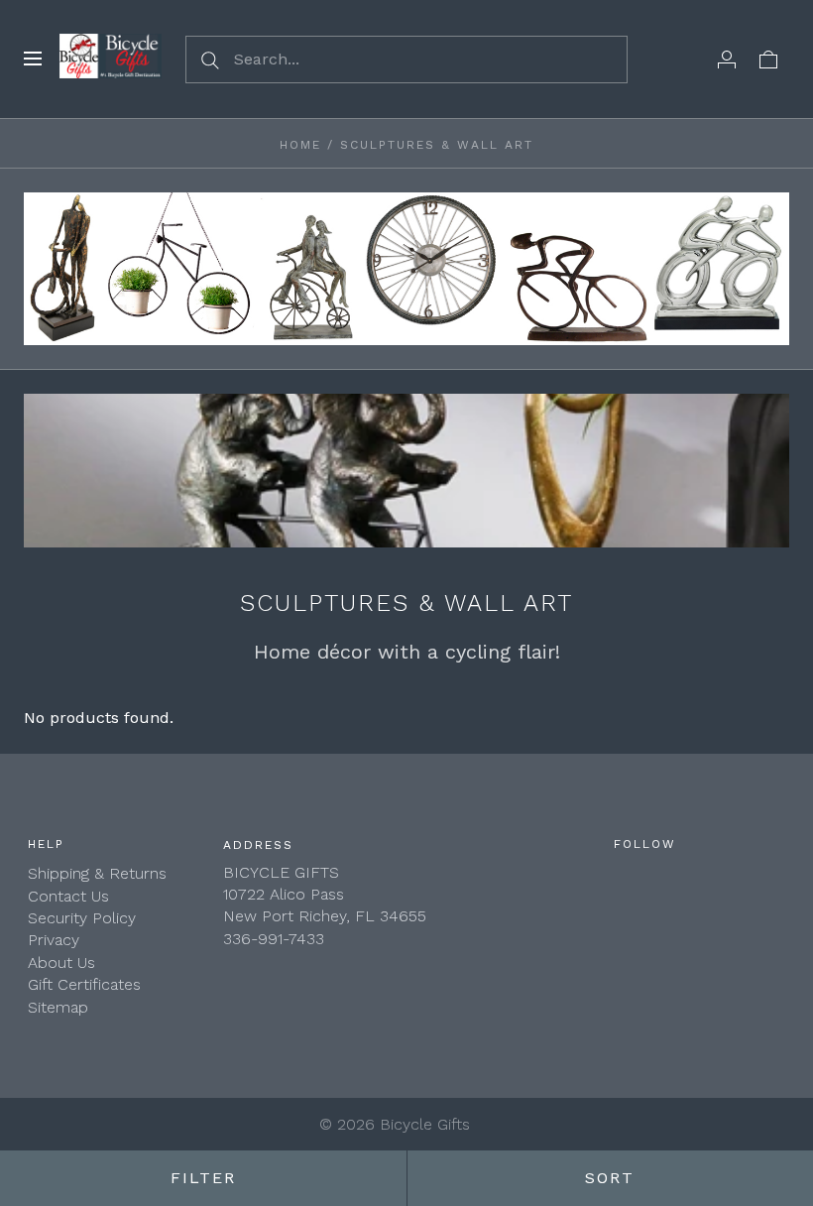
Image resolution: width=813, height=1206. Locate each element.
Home (300, 145)
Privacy (53, 939)
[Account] (727, 58)
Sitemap (58, 1007)
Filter (203, 1177)
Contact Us (68, 896)
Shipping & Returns (97, 873)
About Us (61, 962)
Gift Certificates (84, 984)
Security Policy (82, 917)
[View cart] (768, 58)
